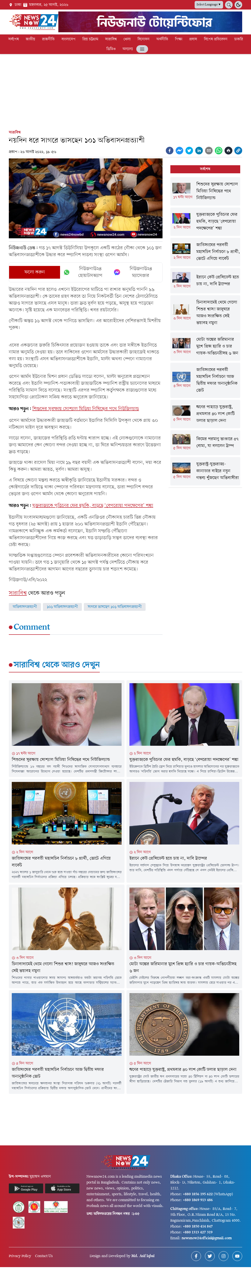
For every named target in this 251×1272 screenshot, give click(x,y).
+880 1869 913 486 (198, 1200)
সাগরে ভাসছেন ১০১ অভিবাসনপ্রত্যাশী (115, 607)
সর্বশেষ (13, 39)
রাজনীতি (48, 39)
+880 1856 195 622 (198, 1194)
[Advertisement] (125, 91)
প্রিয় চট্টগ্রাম (90, 39)
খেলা (127, 39)
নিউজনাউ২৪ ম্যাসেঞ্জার (141, 272)
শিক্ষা (178, 39)
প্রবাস (193, 39)
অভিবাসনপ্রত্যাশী (25, 607)
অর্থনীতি (162, 39)
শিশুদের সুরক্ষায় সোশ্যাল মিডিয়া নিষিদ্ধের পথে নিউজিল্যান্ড (85, 409)
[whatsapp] (219, 150)
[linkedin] (199, 150)
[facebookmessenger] (179, 150)
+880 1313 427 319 (198, 1232)
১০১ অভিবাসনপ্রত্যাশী (62, 607)
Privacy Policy (20, 1256)
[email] (209, 150)
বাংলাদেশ (68, 39)
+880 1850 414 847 (198, 1226)
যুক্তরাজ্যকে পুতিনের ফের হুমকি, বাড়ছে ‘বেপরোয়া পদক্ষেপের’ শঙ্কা (92, 506)
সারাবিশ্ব (111, 39)
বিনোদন (144, 39)
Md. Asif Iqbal (142, 1256)
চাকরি (238, 39)
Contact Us (44, 1256)
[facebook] (170, 150)
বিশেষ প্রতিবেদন (215, 39)
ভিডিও (111, 49)
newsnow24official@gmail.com (207, 1238)
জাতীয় (30, 39)
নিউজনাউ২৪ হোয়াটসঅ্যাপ (90, 272)
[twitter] (189, 150)
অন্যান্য (128, 49)
